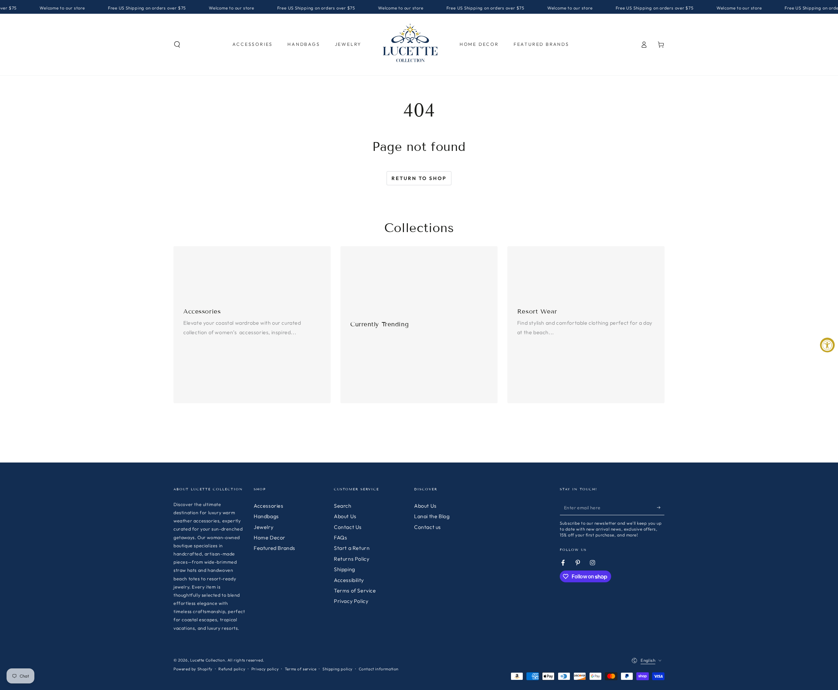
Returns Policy (351, 558)
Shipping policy (337, 668)
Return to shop (419, 178)
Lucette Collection (207, 660)
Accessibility (349, 580)
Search (343, 505)
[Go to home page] (410, 44)
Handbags (266, 516)
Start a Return (352, 548)
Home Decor (269, 537)
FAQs (340, 537)
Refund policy (231, 668)
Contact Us (348, 527)
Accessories (268, 505)
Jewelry (263, 527)
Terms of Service (355, 590)
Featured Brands (274, 548)
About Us (345, 516)
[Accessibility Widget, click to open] (827, 345)
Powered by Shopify (192, 668)
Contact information (379, 668)
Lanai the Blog (431, 516)
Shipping (344, 569)
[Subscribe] (661, 507)
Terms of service (301, 668)
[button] (177, 44)
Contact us (427, 527)
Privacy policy (265, 668)
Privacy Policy (351, 601)
